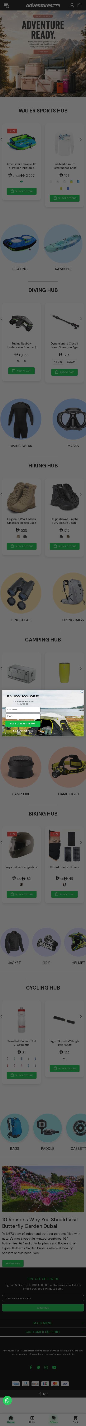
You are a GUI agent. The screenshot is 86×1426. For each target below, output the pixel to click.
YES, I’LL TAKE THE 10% (23, 723)
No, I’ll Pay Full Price (23, 730)
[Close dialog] (82, 691)
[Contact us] (7, 1400)
